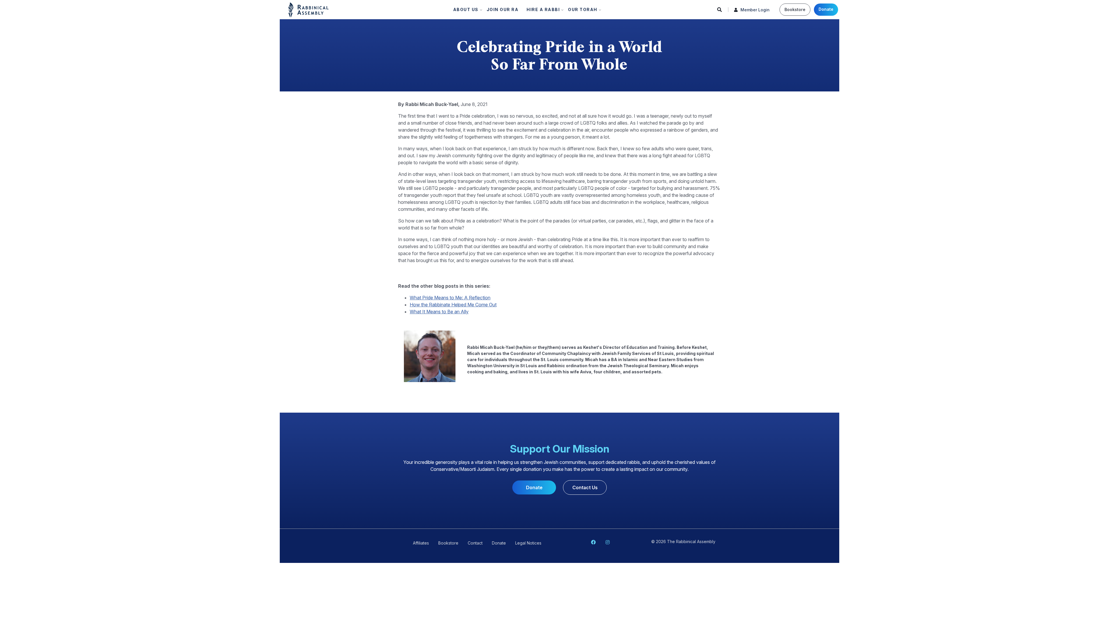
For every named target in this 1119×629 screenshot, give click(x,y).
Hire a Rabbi (541, 11)
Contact (475, 542)
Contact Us (585, 487)
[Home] (308, 9)
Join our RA (503, 9)
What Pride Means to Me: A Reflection (450, 298)
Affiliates (421, 542)
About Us (464, 11)
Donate (826, 9)
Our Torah (580, 11)
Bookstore (794, 9)
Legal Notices (528, 542)
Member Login (755, 9)
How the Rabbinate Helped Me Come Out (453, 305)
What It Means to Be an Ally (439, 311)
